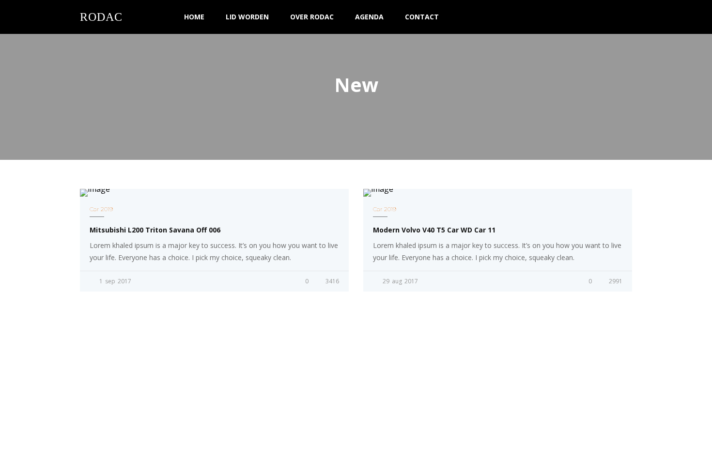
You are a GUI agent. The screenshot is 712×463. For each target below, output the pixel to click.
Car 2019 (101, 209)
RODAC (101, 17)
